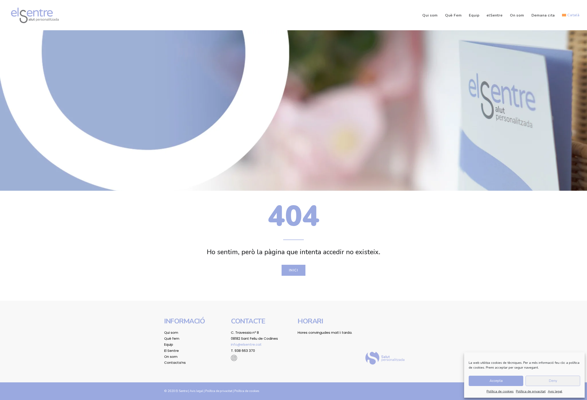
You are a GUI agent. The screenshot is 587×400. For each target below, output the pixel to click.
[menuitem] (431, 15)
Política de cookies (500, 391)
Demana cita (543, 15)
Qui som (430, 15)
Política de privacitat (530, 391)
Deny (553, 380)
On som (517, 15)
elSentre (494, 15)
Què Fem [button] (453, 15)
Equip (474, 15)
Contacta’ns (175, 362)
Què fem (171, 338)
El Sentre (171, 350)
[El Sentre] (34, 15)
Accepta (496, 380)
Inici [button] (293, 270)
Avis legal (555, 391)
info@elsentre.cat (246, 344)
